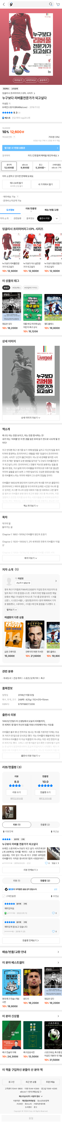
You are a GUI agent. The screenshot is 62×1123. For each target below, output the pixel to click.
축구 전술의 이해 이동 (11, 1041)
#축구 (6, 287)
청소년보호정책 (43, 1100)
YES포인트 (7, 137)
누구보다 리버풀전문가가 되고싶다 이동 (11, 252)
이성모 (5, 103)
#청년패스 (16, 287)
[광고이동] (50, 4)
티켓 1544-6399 (32, 1088)
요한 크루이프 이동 (14, 641)
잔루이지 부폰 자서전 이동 (35, 641)
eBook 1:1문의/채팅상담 (29, 1092)
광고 (35, 1107)
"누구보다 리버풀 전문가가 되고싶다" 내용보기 (31, 851)
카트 (58, 5)
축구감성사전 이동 (32, 1041)
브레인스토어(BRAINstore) (15, 107)
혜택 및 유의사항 (16, 798)
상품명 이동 (11, 312)
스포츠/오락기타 (31, 678)
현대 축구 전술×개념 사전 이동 (11, 988)
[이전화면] (4, 4)
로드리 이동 (32, 988)
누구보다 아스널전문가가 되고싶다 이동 (32, 253)
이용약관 (16, 1100)
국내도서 (7, 678)
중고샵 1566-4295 (49, 1088)
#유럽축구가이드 (30, 287)
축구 (43, 678)
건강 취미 (17, 678)
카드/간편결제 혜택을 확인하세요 (42, 155)
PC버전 (20, 1104)
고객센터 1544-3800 (14, 1088)
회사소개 (28, 1104)
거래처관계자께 (39, 1104)
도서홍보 (28, 1107)
